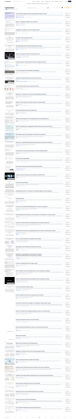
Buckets (48, 1)
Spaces (43, 1)
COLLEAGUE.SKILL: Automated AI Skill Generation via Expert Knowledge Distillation (31, 150)
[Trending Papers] (62, 7)
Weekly (57, 7)
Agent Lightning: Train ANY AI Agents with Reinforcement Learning (28, 246)
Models (34, 1)
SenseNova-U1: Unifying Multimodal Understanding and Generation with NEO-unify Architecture (34, 142)
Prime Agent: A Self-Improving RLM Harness (24, 37)
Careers (33, 417)
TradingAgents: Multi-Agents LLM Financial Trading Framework (28, 29)
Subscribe (46, 3)
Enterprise (57, 1)
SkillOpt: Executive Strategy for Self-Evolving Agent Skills (26, 343)
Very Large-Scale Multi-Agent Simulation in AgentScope (26, 110)
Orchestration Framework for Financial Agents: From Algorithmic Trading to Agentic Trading (33, 303)
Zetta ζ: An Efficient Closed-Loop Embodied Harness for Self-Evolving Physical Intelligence (33, 270)
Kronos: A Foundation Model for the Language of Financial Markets (28, 238)
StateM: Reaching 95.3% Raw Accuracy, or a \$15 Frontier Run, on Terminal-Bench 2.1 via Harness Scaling (35, 214)
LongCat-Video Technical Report (22, 182)
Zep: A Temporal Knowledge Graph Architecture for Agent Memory (28, 407)
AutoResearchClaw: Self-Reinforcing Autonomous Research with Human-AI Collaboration (33, 367)
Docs (52, 1)
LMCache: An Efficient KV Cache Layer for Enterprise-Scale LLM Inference (29, 294)
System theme (8, 417)
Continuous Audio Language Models (22, 158)
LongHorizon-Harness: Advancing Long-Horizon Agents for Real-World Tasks (30, 174)
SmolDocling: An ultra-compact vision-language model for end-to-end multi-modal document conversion (36, 230)
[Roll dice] (48, 7)
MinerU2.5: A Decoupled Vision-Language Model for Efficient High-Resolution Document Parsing (34, 126)
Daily (54, 7)
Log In (66, 1)
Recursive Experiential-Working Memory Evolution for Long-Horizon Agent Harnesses (32, 327)
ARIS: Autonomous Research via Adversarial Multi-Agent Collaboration (29, 166)
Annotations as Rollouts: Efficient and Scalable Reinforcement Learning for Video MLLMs (32, 222)
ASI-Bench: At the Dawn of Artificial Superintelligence (26, 399)
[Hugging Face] (39, 417)
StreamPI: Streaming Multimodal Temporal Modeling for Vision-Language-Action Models (32, 278)
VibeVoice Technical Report (21, 335)
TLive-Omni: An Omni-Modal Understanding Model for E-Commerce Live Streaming (31, 206)
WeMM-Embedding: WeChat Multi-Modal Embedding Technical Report (29, 45)
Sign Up (70, 1)
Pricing (61, 1)
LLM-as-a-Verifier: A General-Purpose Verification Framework (27, 86)
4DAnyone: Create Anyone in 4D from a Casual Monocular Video (28, 53)
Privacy (21, 417)
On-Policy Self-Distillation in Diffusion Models (24, 286)
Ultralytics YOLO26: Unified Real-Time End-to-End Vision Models (28, 383)
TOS (15, 417)
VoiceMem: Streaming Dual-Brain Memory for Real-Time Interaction (28, 78)
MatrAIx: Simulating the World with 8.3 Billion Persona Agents (27, 359)
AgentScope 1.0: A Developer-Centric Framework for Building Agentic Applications (31, 94)
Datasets (38, 1)
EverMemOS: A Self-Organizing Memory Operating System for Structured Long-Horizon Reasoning (34, 375)
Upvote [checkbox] (67, 13)
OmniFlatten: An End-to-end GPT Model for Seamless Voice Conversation (29, 391)
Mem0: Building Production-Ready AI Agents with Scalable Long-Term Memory (30, 134)
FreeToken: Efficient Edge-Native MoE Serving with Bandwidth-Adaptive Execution (31, 13)
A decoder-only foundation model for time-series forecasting (27, 319)
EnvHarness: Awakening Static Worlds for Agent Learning (26, 263)
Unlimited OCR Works (20, 198)
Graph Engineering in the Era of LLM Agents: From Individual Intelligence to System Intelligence (34, 190)
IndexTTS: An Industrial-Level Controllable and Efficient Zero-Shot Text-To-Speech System (33, 311)
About (27, 417)
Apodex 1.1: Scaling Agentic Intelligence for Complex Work (27, 21)
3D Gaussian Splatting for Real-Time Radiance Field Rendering (27, 70)
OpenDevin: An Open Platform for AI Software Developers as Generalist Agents (30, 102)
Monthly (60, 7)
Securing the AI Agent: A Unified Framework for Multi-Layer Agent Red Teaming (31, 61)
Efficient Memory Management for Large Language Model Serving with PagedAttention (32, 118)
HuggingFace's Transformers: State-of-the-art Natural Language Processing (30, 351)
